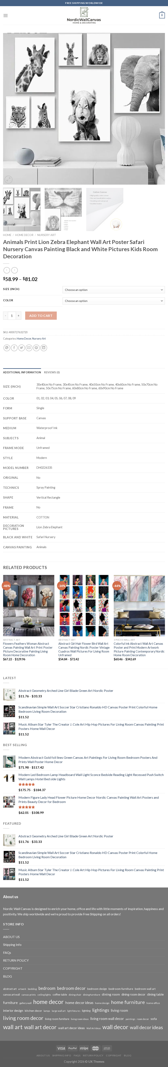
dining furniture (91, 994)
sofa (154, 1019)
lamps (47, 1010)
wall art (13, 1026)
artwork (22, 989)
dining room (111, 994)
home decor (48, 1001)
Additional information (22, 372)
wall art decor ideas (71, 1028)
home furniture (128, 1002)
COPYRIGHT (13, 968)
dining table (155, 994)
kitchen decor (33, 1010)
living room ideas (80, 1019)
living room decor (23, 1018)
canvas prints (29, 994)
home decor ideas (79, 1002)
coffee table (60, 994)
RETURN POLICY (16, 960)
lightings (100, 1010)
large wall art (59, 1010)
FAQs (7, 952)
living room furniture (57, 1019)
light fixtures (73, 1010)
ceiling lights (44, 994)
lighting (86, 1010)
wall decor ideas (146, 1027)
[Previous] (11, 109)
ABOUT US (11, 937)
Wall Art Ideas (93, 1028)
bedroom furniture (121, 988)
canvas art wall (11, 994)
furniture (10, 1002)
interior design (13, 1010)
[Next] (156, 109)
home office (153, 1003)
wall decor (115, 1026)
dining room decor (133, 994)
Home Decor (24, 235)
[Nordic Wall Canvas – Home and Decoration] (84, 15)
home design (102, 1003)
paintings (130, 1019)
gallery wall (25, 1003)
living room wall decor (107, 1018)
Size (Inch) (11, 289)
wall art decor (40, 1027)
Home (7, 235)
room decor (143, 1019)
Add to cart (40, 315)
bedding (32, 988)
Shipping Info (12, 944)
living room (119, 1010)
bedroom (46, 988)
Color (8, 300)
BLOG (7, 976)
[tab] (22, 372)
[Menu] (5, 15)
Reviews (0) (52, 372)
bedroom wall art (145, 988)
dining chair (75, 994)
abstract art (10, 988)
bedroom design (97, 988)
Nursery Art (46, 235)
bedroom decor (71, 988)
